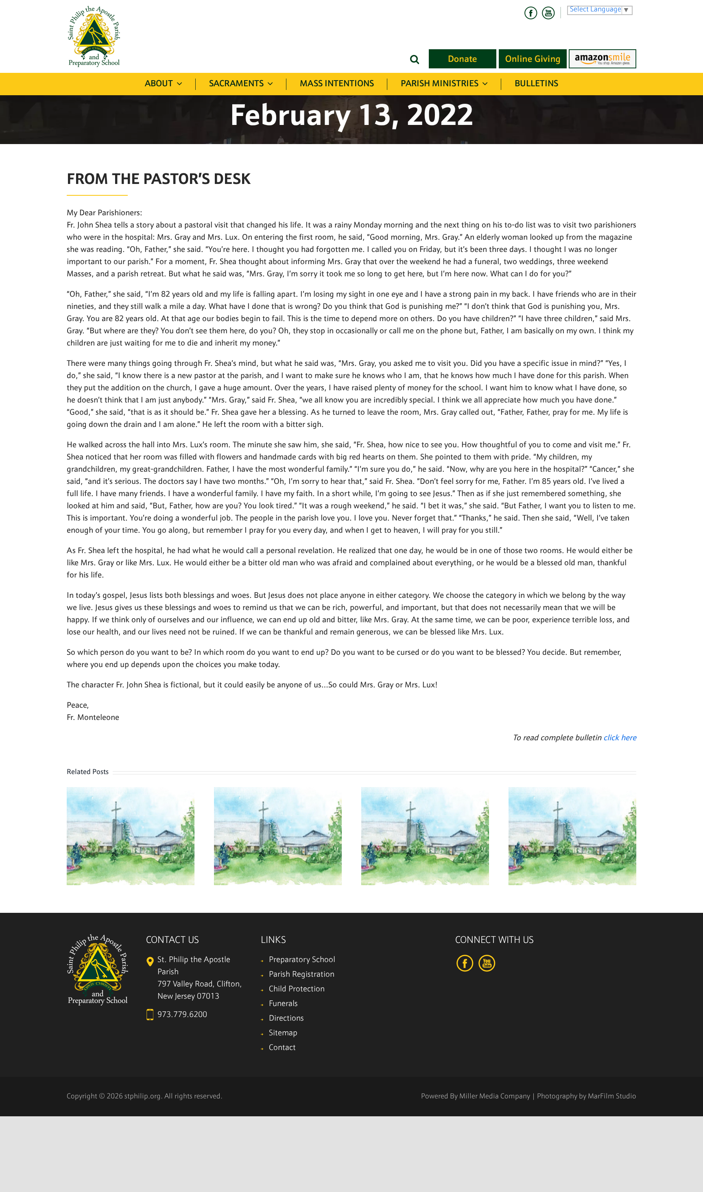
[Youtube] (548, 13)
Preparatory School (302, 960)
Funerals (283, 1004)
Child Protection (297, 989)
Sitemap (283, 1033)
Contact (282, 1048)
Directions (286, 1019)
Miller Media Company (494, 1096)
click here (619, 738)
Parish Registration (301, 975)
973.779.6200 (182, 1015)
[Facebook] (531, 13)
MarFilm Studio (612, 1096)
